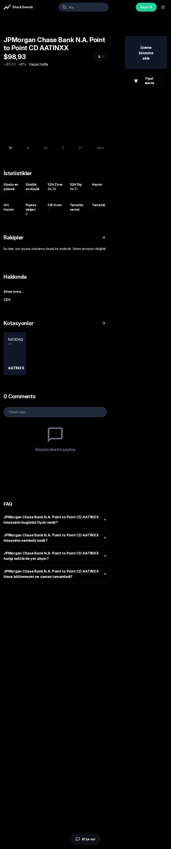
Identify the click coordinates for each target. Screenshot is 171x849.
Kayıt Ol (146, 7)
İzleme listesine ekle (146, 52)
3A (45, 148)
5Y (81, 148)
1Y (63, 148)
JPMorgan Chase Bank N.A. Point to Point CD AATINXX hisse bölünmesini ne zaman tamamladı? (55, 574)
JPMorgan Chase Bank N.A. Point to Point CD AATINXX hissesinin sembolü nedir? (55, 538)
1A (28, 148)
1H (10, 148)
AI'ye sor (89, 839)
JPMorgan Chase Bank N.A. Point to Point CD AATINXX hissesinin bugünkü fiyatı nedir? (55, 520)
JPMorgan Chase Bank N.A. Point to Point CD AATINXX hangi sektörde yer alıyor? (55, 556)
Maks (100, 148)
